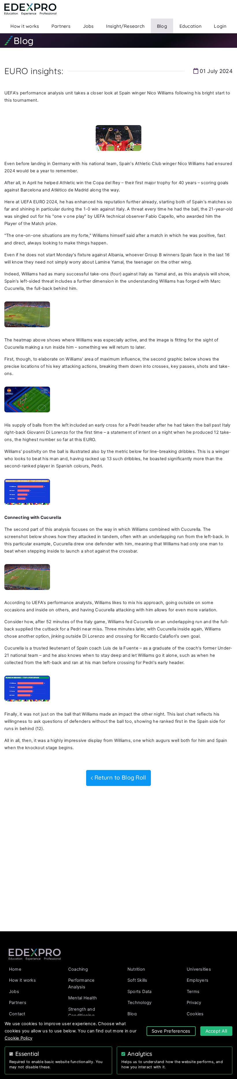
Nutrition (136, 969)
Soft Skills (137, 980)
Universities (199, 969)
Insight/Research (125, 26)
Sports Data (139, 991)
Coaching (78, 969)
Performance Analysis (81, 983)
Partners (61, 26)
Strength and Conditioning (81, 1012)
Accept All (216, 1031)
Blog (162, 26)
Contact (17, 1013)
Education (190, 26)
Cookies (195, 1013)
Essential (27, 1053)
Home (15, 969)
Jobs (88, 26)
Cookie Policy (18, 1038)
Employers (197, 980)
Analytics (139, 1053)
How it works (24, 26)
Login (220, 26)
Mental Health (82, 998)
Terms (193, 991)
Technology (139, 1002)
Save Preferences (171, 1031)
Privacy (194, 1002)
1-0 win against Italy (104, 209)
